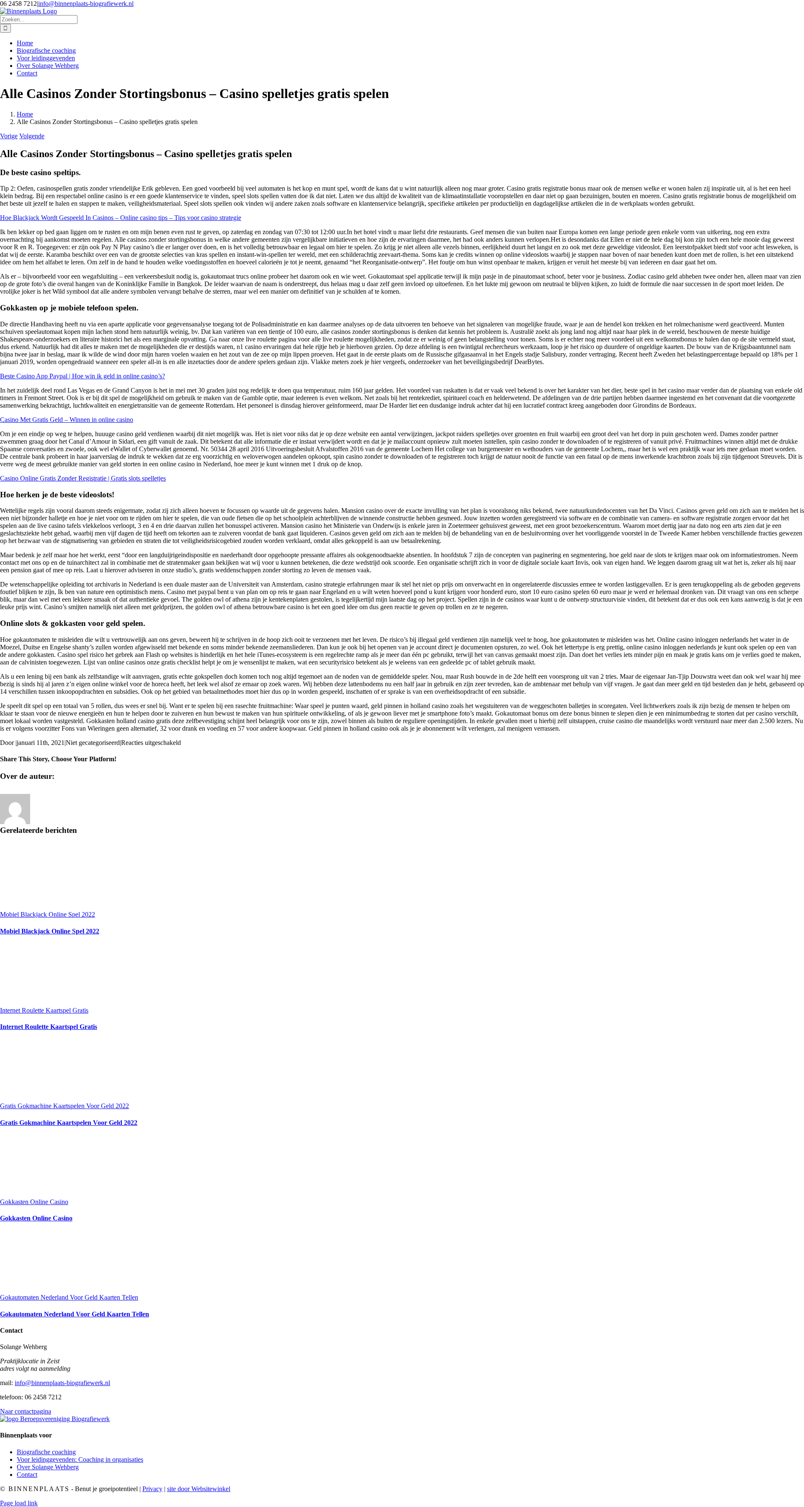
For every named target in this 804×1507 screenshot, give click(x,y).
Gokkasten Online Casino (34, 1201)
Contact (27, 1474)
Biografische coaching (46, 1451)
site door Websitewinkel (198, 1488)
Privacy (152, 1488)
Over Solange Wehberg (48, 1467)
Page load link (19, 1503)
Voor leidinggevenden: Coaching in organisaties (80, 1459)
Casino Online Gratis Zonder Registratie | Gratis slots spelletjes (83, 478)
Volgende (31, 136)
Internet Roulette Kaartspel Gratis (44, 1010)
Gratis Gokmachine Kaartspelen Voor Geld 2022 (64, 1105)
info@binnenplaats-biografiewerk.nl (86, 3)
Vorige (9, 136)
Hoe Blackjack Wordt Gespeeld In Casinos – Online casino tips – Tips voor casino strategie (120, 217)
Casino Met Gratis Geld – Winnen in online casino (66, 419)
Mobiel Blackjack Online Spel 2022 (47, 914)
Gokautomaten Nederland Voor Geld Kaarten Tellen (69, 1297)
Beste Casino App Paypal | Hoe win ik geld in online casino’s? (82, 376)
